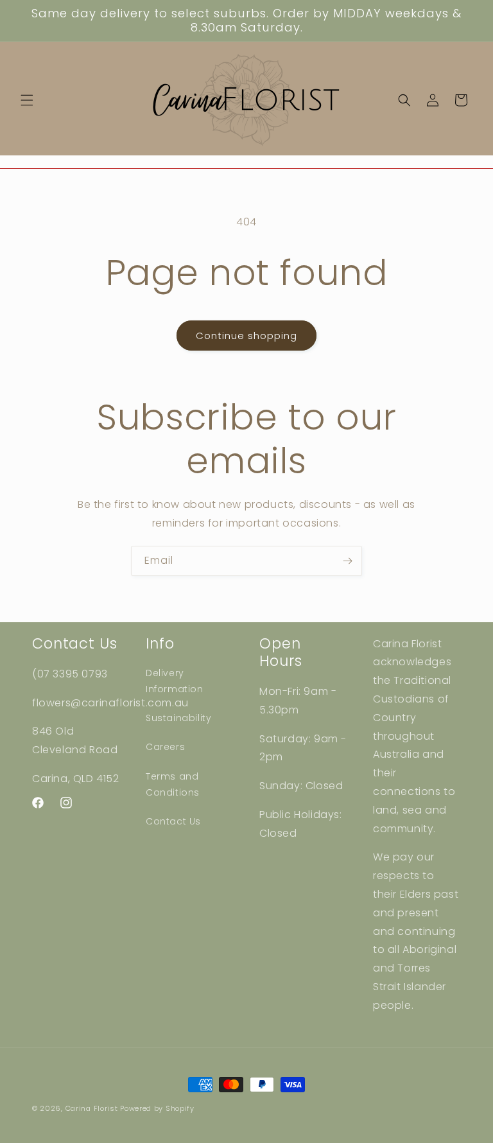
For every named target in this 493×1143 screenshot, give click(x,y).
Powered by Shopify (157, 1108)
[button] (27, 100)
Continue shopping (246, 335)
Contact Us (173, 821)
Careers (165, 746)
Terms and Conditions (173, 784)
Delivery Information (174, 681)
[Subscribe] (347, 561)
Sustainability (178, 717)
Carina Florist (91, 1108)
